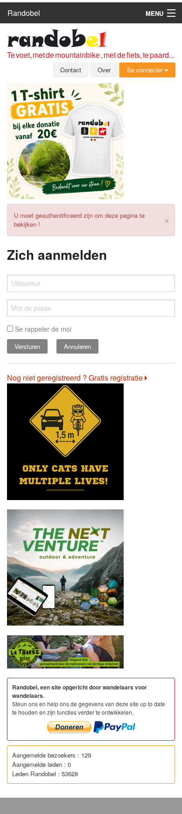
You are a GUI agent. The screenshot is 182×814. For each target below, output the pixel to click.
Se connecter (146, 69)
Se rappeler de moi (42, 329)
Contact (70, 69)
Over (104, 69)
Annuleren (77, 346)
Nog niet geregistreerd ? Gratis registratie (76, 377)
